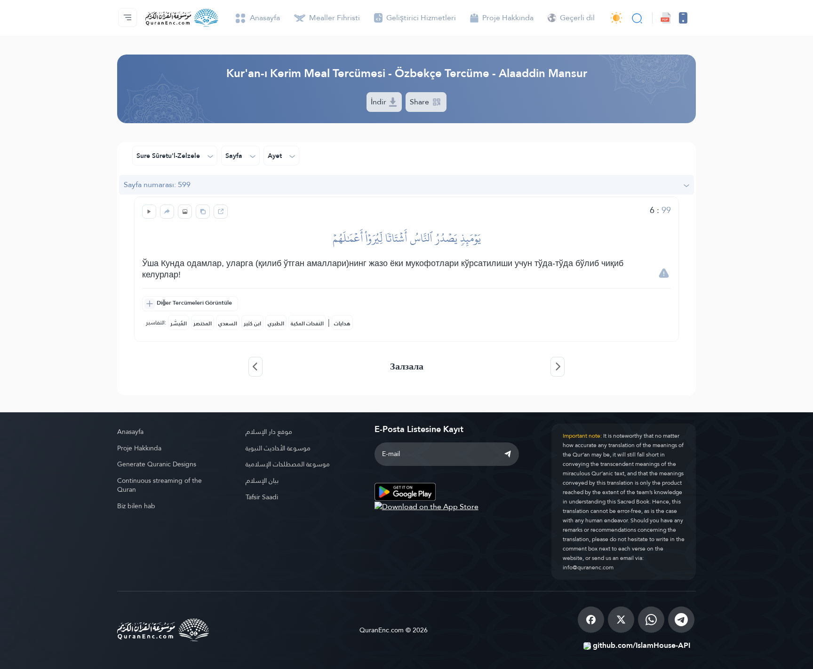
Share (420, 102)
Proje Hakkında (139, 448)
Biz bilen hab (136, 506)
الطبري (276, 323)
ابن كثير (252, 323)
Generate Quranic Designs (156, 464)
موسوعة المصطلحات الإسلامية (288, 464)
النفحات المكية (307, 323)
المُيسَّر (178, 323)
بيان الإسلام (262, 480)
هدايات (342, 323)
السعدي (227, 323)
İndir (379, 102)
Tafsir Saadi (262, 497)
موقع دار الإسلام (269, 431)
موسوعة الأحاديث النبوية (278, 448)
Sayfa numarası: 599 (157, 184)
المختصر (202, 323)
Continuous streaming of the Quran (159, 485)
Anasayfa (130, 431)
